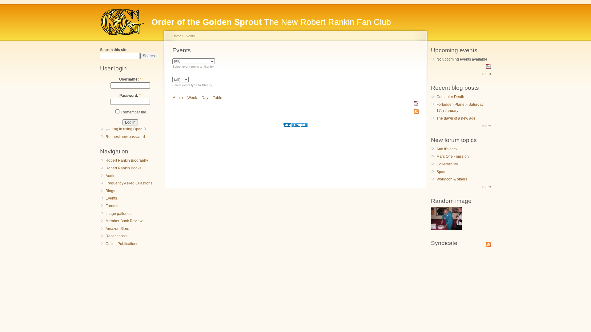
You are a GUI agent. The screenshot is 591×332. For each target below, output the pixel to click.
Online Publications (122, 244)
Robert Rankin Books (123, 168)
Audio (110, 176)
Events (111, 198)
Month (177, 98)
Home (176, 36)
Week (192, 98)
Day (205, 98)
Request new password (125, 137)
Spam (441, 172)
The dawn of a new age (456, 118)
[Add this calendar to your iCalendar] (416, 105)
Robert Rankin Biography (127, 160)
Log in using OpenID (129, 129)
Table (217, 98)
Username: (130, 79)
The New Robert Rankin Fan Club (271, 22)
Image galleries (118, 213)
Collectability (447, 164)
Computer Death (450, 97)
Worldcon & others (451, 179)
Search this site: (114, 50)
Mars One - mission (452, 156)
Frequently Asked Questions (129, 183)
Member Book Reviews (125, 221)
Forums (112, 206)
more (486, 74)
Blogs (110, 191)
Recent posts (116, 236)
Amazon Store (117, 229)
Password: (130, 95)
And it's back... (448, 149)
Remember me (133, 112)
